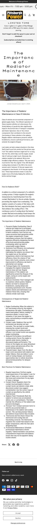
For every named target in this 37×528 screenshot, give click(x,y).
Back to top (18, 462)
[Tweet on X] (9, 444)
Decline (18, 518)
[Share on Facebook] (13, 444)
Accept (18, 513)
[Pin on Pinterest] (18, 444)
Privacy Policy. (12, 508)
